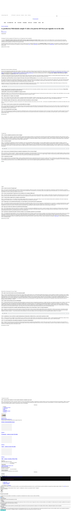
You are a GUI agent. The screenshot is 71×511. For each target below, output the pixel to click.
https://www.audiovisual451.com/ (6, 419)
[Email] (16, 35)
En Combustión (5, 26)
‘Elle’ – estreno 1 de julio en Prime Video (9, 458)
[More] (23, 35)
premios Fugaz (52, 44)
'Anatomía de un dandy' (7, 407)
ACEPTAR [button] (5, 488)
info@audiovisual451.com (10, 479)
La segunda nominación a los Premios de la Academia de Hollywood (22, 72)
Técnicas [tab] (1, 496)
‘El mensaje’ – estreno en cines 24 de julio (9, 434)
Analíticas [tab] (1, 500)
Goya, (29, 44)
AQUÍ (65, 486)
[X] (6, 35)
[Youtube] (60, 14)
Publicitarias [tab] (2, 506)
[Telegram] (20, 35)
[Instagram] (57, 14)
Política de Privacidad (4, 466)
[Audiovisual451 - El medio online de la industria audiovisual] (35, 19)
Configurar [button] (2, 488)
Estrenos (2, 432)
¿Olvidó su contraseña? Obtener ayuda (7, 465)
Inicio (2, 26)
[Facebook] (56, 14)
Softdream (9, 485)
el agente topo (5, 408)
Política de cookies (6, 483)
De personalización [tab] (3, 503)
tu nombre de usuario (13, 462)
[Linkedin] (58, 14)
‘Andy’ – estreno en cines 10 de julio (8, 446)
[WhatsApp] (9, 35)
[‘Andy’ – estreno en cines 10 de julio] (6, 443)
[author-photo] (3, 417)
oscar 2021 (5, 411)
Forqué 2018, (36, 44)
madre (4, 409)
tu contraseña (12, 463)
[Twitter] (59, 14)
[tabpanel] (35, 499)
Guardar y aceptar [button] (3, 510)
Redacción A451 (3, 31)
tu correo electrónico (13, 469)
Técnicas (3, 497)
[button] (68, 22)
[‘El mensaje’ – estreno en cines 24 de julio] (6, 431)
